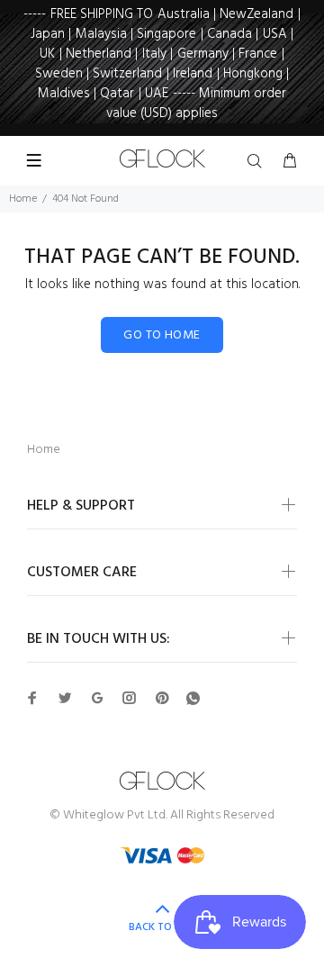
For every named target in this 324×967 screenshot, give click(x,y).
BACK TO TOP (162, 927)
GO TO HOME (161, 335)
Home (23, 199)
